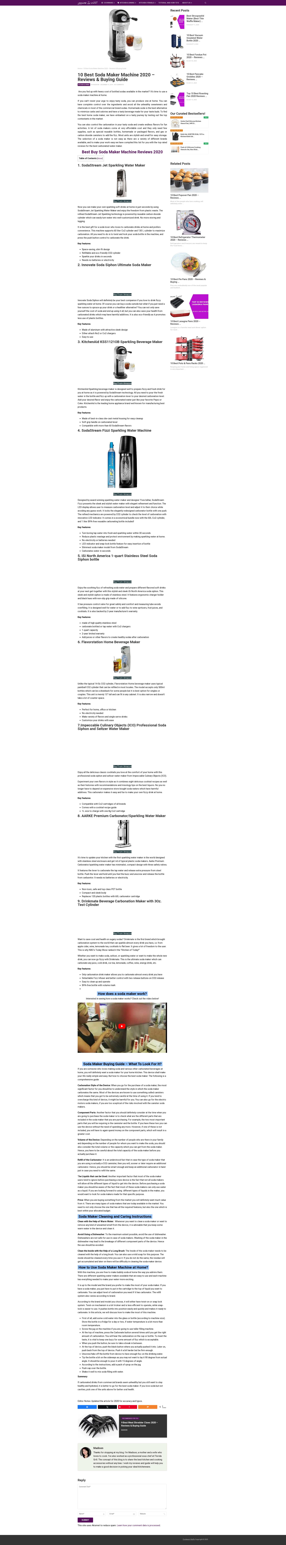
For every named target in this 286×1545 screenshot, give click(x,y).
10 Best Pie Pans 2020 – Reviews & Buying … (188, 280)
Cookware (108, 3)
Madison (96, 84)
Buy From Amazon (122, 201)
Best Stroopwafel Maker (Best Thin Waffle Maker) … (195, 18)
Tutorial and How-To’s (168, 3)
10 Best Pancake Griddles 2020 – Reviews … (195, 77)
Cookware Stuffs (189, 1539)
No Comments (119, 84)
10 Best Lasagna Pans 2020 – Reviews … (185, 322)
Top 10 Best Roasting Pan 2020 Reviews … (197, 94)
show (100, 158)
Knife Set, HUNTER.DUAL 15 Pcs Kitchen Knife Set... (192, 135)
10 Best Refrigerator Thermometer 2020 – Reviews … (187, 238)
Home (80, 68)
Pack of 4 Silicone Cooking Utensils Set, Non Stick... (191, 148)
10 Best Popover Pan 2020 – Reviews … (184, 196)
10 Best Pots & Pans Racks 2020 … (187, 363)
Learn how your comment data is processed (138, 1525)
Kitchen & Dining (127, 3)
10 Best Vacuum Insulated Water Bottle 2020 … (195, 38)
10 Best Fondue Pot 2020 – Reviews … (196, 56)
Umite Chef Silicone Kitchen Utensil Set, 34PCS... (191, 122)
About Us (186, 3)
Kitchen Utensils (146, 3)
